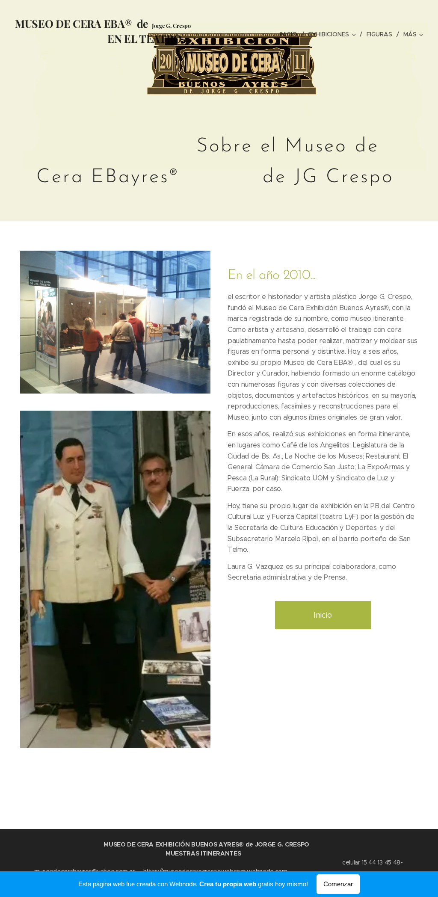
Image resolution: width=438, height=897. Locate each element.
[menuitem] (291, 34)
